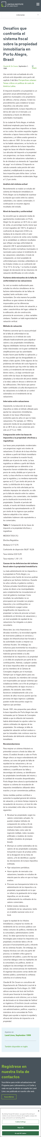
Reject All (20, 1127)
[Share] (35, 67)
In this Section (21, 15)
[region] (20, 1122)
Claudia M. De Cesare (10, 66)
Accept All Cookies (20, 1133)
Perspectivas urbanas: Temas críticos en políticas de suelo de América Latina (19, 83)
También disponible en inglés (16, 1046)
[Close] (38, 1111)
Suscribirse (9, 1097)
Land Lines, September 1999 (18, 1035)
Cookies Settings (20, 1122)
